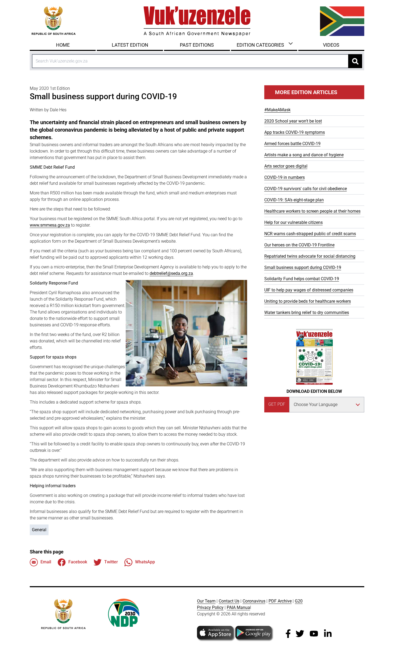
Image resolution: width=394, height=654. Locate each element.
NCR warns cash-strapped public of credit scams (310, 233)
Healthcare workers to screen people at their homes (312, 211)
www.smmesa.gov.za (50, 225)
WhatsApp (145, 561)
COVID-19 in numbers (284, 177)
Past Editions (197, 45)
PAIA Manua (238, 607)
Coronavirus (254, 601)
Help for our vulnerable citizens (293, 222)
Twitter (111, 561)
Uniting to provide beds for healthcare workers (307, 301)
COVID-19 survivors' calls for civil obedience (305, 188)
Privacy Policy (210, 607)
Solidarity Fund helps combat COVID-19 (301, 278)
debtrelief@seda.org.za (171, 273)
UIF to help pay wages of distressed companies (308, 290)
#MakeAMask (277, 109)
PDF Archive (280, 601)
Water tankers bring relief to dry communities (306, 312)
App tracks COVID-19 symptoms (294, 132)
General (39, 529)
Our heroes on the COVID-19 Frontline (299, 244)
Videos (331, 45)
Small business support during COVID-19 (302, 267)
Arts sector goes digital (285, 166)
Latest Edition (130, 45)
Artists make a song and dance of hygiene (304, 154)
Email (45, 561)
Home (63, 45)
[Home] (197, 21)
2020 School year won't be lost (293, 121)
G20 (299, 601)
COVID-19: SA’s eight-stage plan (294, 199)
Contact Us (229, 601)
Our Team (206, 601)
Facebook (77, 561)
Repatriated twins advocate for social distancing (309, 256)
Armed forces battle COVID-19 (292, 143)
